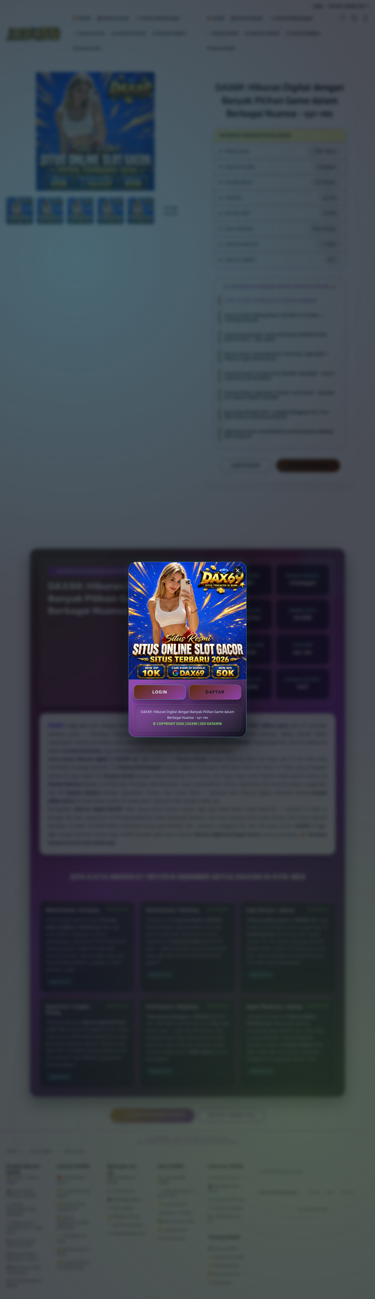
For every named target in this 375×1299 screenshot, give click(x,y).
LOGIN (159, 692)
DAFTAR (215, 692)
